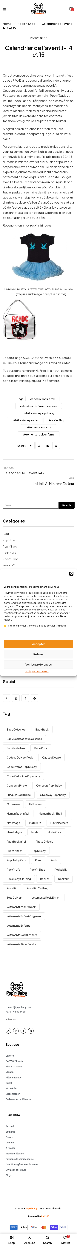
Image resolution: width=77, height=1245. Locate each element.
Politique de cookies (37, 671)
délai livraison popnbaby (38, 413)
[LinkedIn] (47, 445)
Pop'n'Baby (10, 546)
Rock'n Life (9, 552)
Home (7, 24)
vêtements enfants (18, 925)
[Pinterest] (56, 445)
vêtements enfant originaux (24, 916)
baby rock (42, 729)
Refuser (38, 654)
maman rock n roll (50, 813)
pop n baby (39, 850)
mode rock (54, 832)
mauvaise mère (59, 822)
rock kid (12, 888)
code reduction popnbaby (23, 776)
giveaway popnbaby (53, 794)
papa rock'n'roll (16, 841)
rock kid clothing (37, 888)
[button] (71, 574)
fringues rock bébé (19, 794)
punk (38, 860)
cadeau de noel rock (20, 757)
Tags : (20, 399)
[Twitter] (39, 445)
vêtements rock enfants (22, 935)
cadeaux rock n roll (42, 399)
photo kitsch (14, 850)
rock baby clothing (19, 878)
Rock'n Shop (27, 24)
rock (54, 860)
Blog (6, 533)
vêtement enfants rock (21, 906)
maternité (35, 822)
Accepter (38, 644)
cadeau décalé (51, 757)
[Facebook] (31, 445)
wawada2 (9, 565)
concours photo (17, 785)
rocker (44, 878)
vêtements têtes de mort (22, 944)
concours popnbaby (49, 785)
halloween (35, 804)
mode (34, 832)
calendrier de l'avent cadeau (38, 406)
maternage (13, 822)
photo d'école (44, 841)
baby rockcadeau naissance (24, 738)
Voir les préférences (38, 664)
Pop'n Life (9, 540)
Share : (21, 445)
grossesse (13, 804)
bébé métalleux (16, 748)
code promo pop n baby (22, 766)
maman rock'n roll (18, 813)
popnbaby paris (16, 860)
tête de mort (14, 897)
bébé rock (40, 748)
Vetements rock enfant (46, 897)
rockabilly (61, 869)
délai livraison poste (25, 420)
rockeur (63, 878)
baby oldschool (16, 729)
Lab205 (45, 1216)
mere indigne (14, 832)
